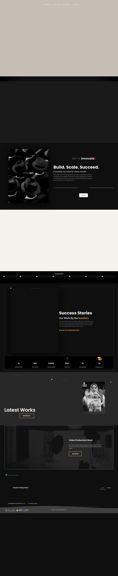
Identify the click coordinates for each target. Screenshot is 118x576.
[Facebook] (98, 510)
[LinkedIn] (89, 510)
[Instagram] (95, 510)
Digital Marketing (56, 4)
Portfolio (109, 487)
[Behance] (92, 510)
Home (102, 487)
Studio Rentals (76, 4)
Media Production (66, 4)
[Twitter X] (101, 510)
